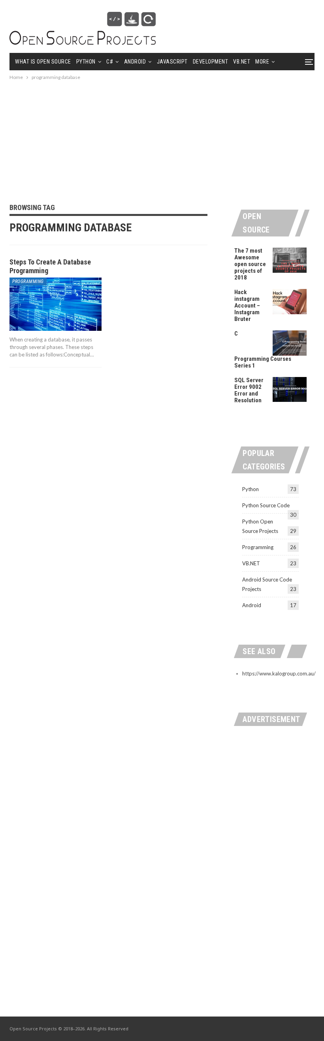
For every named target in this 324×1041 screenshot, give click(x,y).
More (262, 61)
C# (109, 61)
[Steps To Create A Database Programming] (55, 304)
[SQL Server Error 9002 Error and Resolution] (290, 389)
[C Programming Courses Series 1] (290, 343)
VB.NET (241, 61)
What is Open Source (43, 61)
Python (86, 61)
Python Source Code (266, 505)
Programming (28, 281)
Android (135, 61)
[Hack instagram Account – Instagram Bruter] (290, 301)
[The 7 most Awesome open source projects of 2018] (290, 260)
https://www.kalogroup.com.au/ (279, 673)
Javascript (172, 61)
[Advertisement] (162, 137)
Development (210, 61)
